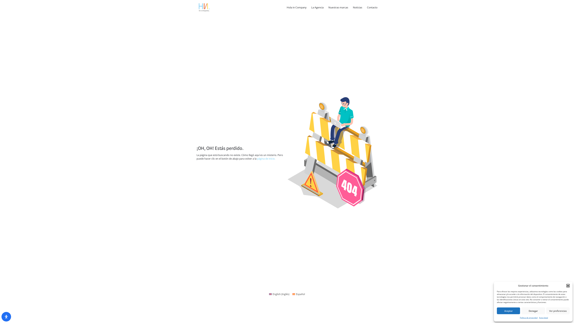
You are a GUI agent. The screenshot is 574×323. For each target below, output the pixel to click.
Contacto (372, 7)
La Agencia (317, 7)
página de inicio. (266, 158)
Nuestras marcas (338, 7)
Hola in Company (297, 7)
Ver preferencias (558, 310)
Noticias (357, 7)
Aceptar (508, 310)
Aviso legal (543, 317)
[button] (568, 285)
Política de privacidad (529, 317)
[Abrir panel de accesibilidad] (6, 317)
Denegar (533, 310)
